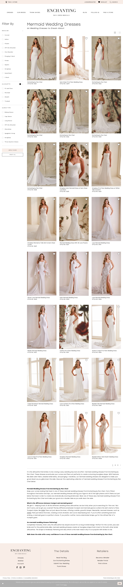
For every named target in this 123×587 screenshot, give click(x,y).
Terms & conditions (17, 578)
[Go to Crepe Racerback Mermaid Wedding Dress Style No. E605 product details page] (41, 380)
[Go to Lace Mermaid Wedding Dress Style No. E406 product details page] (106, 274)
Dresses (21, 558)
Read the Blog (61, 558)
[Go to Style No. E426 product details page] (74, 111)
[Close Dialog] (3, 583)
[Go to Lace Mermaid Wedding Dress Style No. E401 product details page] (106, 219)
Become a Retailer (102, 558)
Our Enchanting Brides (61, 560)
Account (20, 563)
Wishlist (21, 561)
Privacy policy (6, 578)
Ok (120, 583)
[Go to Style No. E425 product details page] (106, 111)
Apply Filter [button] (13, 150)
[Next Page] (120, 465)
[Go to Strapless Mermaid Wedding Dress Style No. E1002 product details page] (74, 433)
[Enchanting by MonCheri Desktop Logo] (61, 12)
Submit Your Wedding (61, 563)
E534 (43, 510)
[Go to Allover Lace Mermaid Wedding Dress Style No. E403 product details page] (41, 274)
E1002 (29, 513)
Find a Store (102, 563)
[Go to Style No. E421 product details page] (41, 58)
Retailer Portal (102, 560)
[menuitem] (11, 2)
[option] (42, 61)
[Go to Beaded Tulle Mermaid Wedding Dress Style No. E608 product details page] (106, 380)
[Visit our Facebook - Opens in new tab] (17, 567)
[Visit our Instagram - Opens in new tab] (20, 567)
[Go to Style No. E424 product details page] (41, 111)
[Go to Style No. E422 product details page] (106, 58)
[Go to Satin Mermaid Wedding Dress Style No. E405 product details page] (74, 274)
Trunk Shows (61, 566)
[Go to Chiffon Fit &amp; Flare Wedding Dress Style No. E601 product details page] (74, 327)
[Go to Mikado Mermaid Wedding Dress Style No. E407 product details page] (41, 327)
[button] (102, 2)
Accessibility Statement (31, 578)
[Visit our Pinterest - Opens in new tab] (24, 567)
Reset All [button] (13, 154)
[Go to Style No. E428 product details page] (41, 164)
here (65, 585)
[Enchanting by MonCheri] (20, 552)
